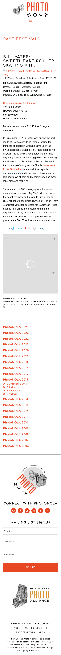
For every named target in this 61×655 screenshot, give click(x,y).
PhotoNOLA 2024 (16, 327)
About (18, 627)
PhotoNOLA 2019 (15, 356)
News (42, 632)
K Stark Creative (36, 650)
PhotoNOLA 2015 (15, 379)
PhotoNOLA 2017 (15, 368)
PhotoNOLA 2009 (16, 428)
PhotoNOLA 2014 (15, 399)
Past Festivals (25, 632)
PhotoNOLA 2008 (16, 434)
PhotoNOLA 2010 (15, 422)
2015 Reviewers (11, 387)
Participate (42, 623)
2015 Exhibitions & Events (16, 383)
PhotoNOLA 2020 (16, 350)
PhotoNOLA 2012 (15, 410)
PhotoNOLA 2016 (15, 373)
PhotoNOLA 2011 (15, 416)
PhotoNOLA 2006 (16, 446)
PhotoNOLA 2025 (21, 623)
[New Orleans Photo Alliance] (30, 607)
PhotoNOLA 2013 (15, 405)
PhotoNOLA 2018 (15, 362)
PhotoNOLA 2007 (16, 440)
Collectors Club (36, 627)
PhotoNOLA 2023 (16, 332)
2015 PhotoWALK (12, 390)
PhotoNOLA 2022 (16, 338)
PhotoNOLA (30, 9)
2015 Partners (10, 393)
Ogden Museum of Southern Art (19, 103)
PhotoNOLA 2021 (15, 344)
